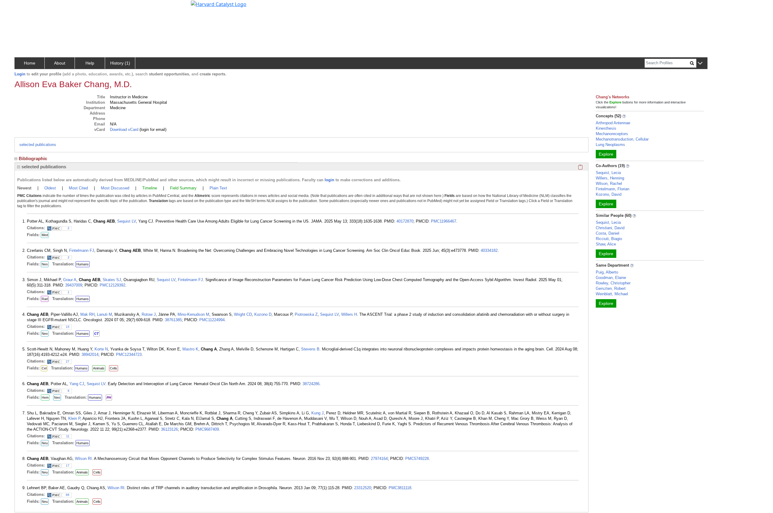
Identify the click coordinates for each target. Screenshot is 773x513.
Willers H (349, 314)
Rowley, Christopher (613, 283)
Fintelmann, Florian (612, 189)
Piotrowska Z (306, 314)
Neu (45, 443)
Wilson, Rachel (609, 183)
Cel (44, 368)
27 (67, 361)
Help (89, 63)
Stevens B (310, 349)
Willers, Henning (610, 178)
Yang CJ (76, 384)
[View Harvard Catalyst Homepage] (218, 3)
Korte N (101, 349)
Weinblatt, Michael (612, 294)
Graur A (69, 279)
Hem (45, 397)
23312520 (362, 488)
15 (67, 326)
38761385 (173, 320)
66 (67, 494)
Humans (82, 264)
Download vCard (124, 129)
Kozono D (262, 314)
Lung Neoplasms (610, 144)
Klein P (74, 418)
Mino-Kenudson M (193, 314)
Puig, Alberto (607, 272)
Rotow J (149, 314)
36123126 (169, 429)
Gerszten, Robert (611, 288)
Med (45, 235)
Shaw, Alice (606, 244)
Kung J (317, 413)
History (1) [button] (120, 63)
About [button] (59, 63)
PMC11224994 (212, 320)
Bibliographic (33, 158)
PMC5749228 (417, 458)
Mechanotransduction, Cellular (622, 139)
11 (67, 436)
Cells (113, 368)
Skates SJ (112, 279)
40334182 (489, 250)
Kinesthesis (606, 128)
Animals (98, 368)
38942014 (90, 354)
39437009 (73, 285)
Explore (606, 154)
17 (67, 465)
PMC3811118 (400, 488)
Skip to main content (25, 7)
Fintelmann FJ (81, 250)
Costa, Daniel (607, 233)
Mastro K (190, 349)
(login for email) (152, 129)
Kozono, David (608, 194)
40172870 (404, 221)
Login (19, 74)
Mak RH (87, 314)
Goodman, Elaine (611, 277)
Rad (45, 299)
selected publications (37, 144)
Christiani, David (610, 228)
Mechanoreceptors (612, 133)
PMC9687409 (207, 429)
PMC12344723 (129, 354)
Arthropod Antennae (613, 123)
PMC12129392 (112, 285)
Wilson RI (83, 458)
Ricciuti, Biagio (609, 238)
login (329, 180)
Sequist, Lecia (608, 172)
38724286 (311, 384)
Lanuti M (104, 314)
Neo (45, 264)
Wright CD (243, 314)
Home (29, 63)
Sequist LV (126, 221)
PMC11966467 (443, 221)
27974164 (379, 458)
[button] (700, 63)
